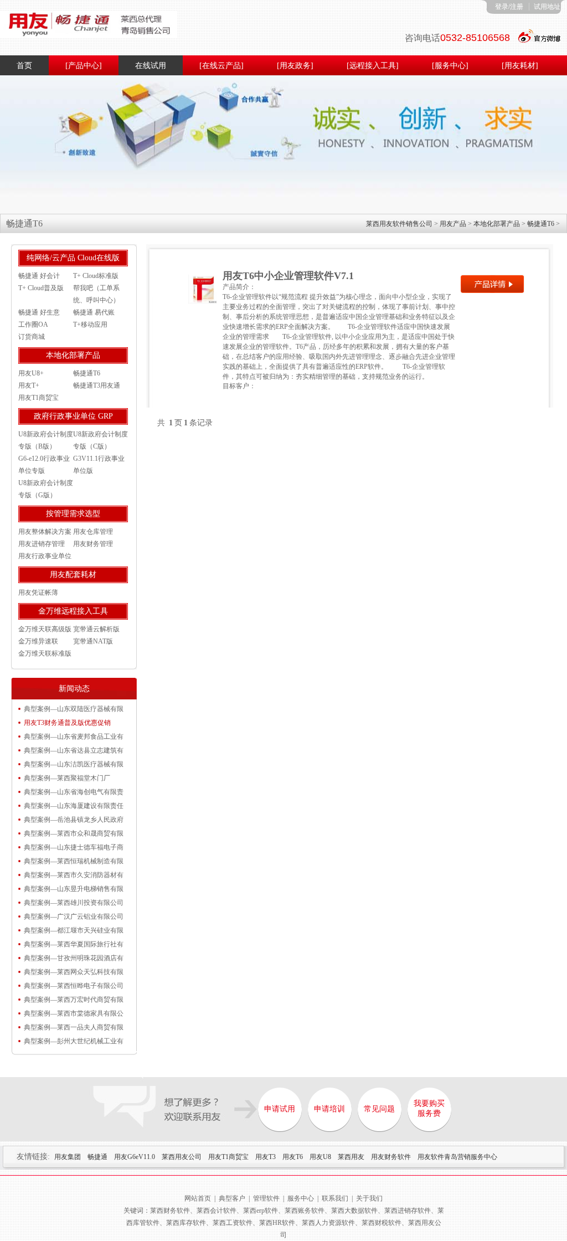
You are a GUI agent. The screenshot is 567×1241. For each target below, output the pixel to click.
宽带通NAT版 (93, 641)
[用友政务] (295, 65)
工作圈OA (33, 324)
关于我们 (369, 1198)
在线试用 (150, 65)
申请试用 (279, 1109)
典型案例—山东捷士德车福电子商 (73, 847)
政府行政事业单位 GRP (73, 416)
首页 (24, 65)
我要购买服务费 (429, 1108)
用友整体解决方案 (44, 531)
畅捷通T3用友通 (96, 385)
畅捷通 (97, 1157)
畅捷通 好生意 (39, 312)
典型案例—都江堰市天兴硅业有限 (73, 930)
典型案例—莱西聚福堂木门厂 (67, 778)
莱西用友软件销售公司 (399, 224)
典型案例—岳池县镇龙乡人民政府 (73, 819)
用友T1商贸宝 (38, 397)
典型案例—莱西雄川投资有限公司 (73, 903)
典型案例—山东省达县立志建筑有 (73, 750)
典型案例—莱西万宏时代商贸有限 (73, 999)
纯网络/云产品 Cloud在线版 (73, 258)
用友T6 (292, 1157)
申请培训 (329, 1109)
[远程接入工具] (373, 65)
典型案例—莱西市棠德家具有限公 (73, 1013)
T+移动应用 (90, 324)
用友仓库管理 (93, 531)
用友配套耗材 (73, 574)
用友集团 (67, 1157)
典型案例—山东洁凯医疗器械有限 (73, 764)
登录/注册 (509, 7)
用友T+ (28, 385)
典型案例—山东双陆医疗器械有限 (73, 709)
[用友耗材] (520, 65)
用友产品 (453, 224)
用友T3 (265, 1157)
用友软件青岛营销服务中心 (457, 1157)
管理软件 (266, 1198)
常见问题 (379, 1109)
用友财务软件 (391, 1157)
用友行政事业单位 (44, 556)
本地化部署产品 (496, 224)
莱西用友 (351, 1157)
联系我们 (335, 1198)
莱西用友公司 (182, 1157)
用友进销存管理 (41, 544)
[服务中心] (450, 65)
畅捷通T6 (540, 224)
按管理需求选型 (73, 513)
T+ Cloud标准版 (95, 276)
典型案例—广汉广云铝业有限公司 (73, 916)
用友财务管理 (93, 544)
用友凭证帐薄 (38, 592)
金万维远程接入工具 (73, 611)
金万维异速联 (38, 641)
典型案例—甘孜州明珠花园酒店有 (73, 958)
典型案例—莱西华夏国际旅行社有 (73, 944)
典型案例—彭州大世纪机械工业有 (73, 1041)
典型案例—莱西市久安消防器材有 (73, 875)
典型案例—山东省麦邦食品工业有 (73, 736)
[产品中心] (83, 65)
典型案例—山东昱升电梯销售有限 (73, 889)
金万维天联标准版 (44, 653)
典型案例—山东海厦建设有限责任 (73, 806)
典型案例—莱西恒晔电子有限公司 (73, 986)
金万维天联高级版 (44, 629)
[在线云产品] (221, 65)
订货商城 (31, 337)
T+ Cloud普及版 (41, 288)
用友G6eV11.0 (134, 1157)
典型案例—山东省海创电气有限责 (73, 792)
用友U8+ (31, 373)
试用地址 (547, 7)
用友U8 (320, 1157)
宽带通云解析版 (96, 629)
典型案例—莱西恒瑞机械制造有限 (73, 861)
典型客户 (232, 1198)
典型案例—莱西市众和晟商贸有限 (73, 833)
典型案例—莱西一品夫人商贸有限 (73, 1027)
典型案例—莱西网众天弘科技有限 (73, 972)
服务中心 (300, 1198)
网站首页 (197, 1198)
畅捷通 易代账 (94, 312)
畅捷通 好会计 (39, 276)
